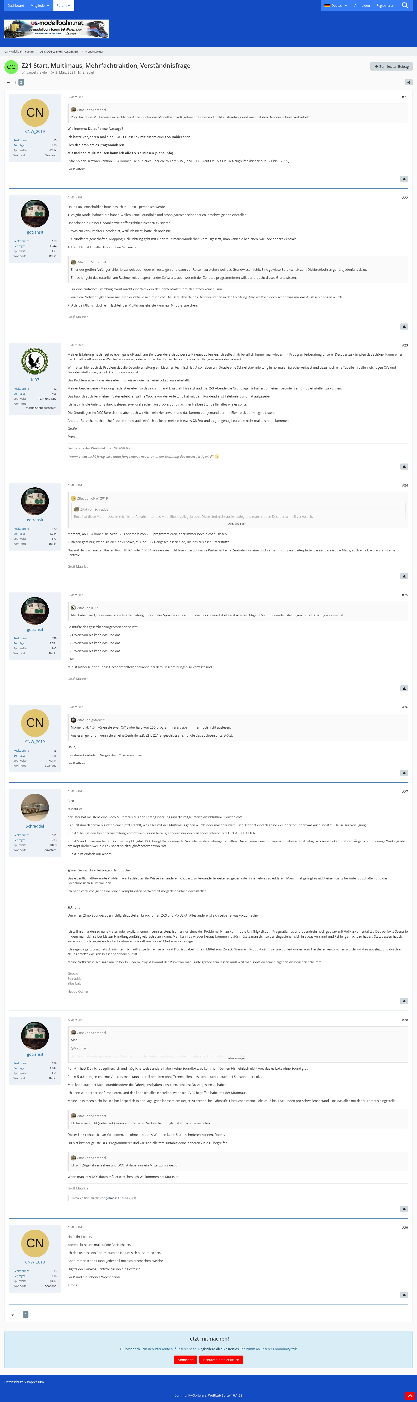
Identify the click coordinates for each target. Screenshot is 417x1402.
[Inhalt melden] (404, 179)
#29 (405, 1227)
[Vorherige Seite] (8, 82)
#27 (405, 791)
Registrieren (385, 5)
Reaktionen (20, 140)
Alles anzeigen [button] (237, 524)
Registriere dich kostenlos (218, 1349)
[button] (336, 5)
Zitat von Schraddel (91, 110)
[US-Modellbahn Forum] (208, 29)
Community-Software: (208, 1395)
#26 (405, 707)
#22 (405, 197)
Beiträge (18, 145)
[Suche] (405, 5)
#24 (405, 485)
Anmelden (362, 5)
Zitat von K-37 (87, 608)
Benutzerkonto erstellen (221, 1359)
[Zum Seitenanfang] (410, 1396)
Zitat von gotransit (90, 720)
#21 (405, 97)
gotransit (111, 1198)
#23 (405, 345)
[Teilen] (409, 82)
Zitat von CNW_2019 (92, 498)
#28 (405, 1020)
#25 (405, 595)
